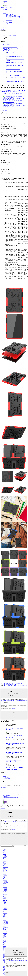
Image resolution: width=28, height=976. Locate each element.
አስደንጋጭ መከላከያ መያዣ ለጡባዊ (13, 16)
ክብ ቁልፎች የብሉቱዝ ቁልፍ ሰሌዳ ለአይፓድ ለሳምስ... (14, 753)
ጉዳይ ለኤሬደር (9, 20)
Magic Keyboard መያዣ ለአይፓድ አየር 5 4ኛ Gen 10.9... (14, 768)
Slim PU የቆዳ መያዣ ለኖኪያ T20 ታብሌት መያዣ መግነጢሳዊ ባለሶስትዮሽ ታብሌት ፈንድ (12, 684)
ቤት (4, 11)
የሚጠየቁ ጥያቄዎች (7, 26)
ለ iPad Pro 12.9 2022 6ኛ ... (13, 75)
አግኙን (4, 27)
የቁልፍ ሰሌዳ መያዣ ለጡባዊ (11, 15)
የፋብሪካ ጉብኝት (9, 22)
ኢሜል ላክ (3, 808)
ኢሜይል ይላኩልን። (4, 110)
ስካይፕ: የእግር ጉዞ (6, 796)
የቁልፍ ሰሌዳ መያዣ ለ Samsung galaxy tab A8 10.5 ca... (13, 760)
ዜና (3, 24)
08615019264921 (6, 795)
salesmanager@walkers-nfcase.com (10, 797)
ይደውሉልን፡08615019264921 (7, 7)
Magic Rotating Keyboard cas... (14, 56)
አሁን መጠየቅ (3, 787)
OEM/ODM (5, 23)
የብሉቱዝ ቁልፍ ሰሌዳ (10, 14)
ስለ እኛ (4, 21)
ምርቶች (4, 13)
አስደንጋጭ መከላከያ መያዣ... (13, 69)
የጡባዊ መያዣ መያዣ (10, 18)
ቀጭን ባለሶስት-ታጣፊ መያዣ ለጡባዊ (13, 17)
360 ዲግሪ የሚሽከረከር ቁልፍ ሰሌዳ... (14, 62)
